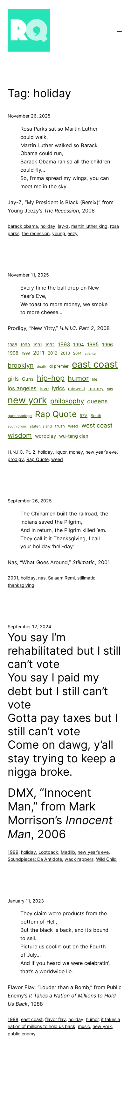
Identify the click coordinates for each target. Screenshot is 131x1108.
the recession (36, 233)
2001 (13, 577)
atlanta (90, 353)
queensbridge (20, 416)
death (41, 366)
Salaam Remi (61, 577)
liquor (60, 452)
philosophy (67, 401)
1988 (12, 344)
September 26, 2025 (30, 500)
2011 (39, 352)
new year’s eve (101, 452)
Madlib (68, 852)
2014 (77, 353)
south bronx (17, 426)
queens (97, 401)
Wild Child (106, 859)
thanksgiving (21, 585)
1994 (78, 344)
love (44, 388)
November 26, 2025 (29, 116)
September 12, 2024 (29, 626)
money (96, 389)
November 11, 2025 (28, 274)
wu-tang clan (73, 436)
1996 (107, 344)
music (84, 1026)
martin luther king (89, 226)
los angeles (22, 388)
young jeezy (65, 233)
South (96, 415)
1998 (13, 353)
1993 (64, 344)
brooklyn (21, 365)
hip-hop (51, 378)
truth (60, 425)
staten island (41, 426)
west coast (97, 425)
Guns (28, 379)
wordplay (45, 436)
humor (78, 378)
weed (73, 426)
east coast (95, 364)
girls (13, 378)
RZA (83, 415)
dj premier (59, 366)
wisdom (20, 435)
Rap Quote (56, 414)
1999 (26, 353)
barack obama (23, 226)
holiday (47, 226)
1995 (93, 345)
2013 (65, 353)
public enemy (22, 1033)
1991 (37, 344)
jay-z (63, 226)
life (94, 379)
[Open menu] (119, 30)
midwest (76, 388)
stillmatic (86, 577)
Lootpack (48, 852)
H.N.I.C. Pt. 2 (21, 452)
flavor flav (55, 1019)
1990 (25, 344)
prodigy (16, 459)
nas (110, 389)
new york (27, 400)
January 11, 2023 (26, 900)
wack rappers (79, 859)
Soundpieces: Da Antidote (35, 859)
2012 (52, 353)
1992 (50, 344)
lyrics (58, 388)
